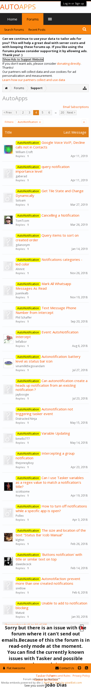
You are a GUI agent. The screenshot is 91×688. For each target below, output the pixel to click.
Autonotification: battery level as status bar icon (48, 358)
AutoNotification (29, 122)
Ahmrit (20, 269)
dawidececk (23, 564)
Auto (18, 6)
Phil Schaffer (24, 317)
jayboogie (22, 394)
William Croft (24, 152)
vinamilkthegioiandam (30, 366)
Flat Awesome (15, 668)
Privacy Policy (81, 675)
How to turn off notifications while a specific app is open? (51, 508)
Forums (33, 19)
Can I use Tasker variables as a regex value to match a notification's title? (50, 482)
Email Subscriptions (76, 107)
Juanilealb (22, 293)
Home (12, 19)
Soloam (21, 200)
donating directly (68, 63)
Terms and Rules (59, 675)
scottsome (23, 491)
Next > (71, 112)
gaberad (21, 176)
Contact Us (66, 668)
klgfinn (20, 540)
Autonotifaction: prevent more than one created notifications (48, 581)
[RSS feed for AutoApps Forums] (86, 668)
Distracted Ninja (26, 419)
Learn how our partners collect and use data (33, 80)
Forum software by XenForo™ (41, 679)
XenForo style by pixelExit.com (63, 682)
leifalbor (21, 342)
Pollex (20, 516)
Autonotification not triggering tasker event (44, 411)
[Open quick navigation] (85, 88)
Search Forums (14, 30)
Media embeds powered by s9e (21, 682)
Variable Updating (56, 433)
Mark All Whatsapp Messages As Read (43, 286)
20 (62, 112)
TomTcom (22, 221)
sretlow (20, 588)
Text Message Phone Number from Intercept (46, 310)
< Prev (8, 112)
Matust (20, 613)
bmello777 (23, 439)
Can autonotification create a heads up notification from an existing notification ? (52, 385)
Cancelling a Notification (60, 215)
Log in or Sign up (73, 3)
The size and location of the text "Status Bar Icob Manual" (51, 532)
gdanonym (23, 245)
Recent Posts (36, 30)
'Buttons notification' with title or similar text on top (49, 556)
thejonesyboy (25, 463)
